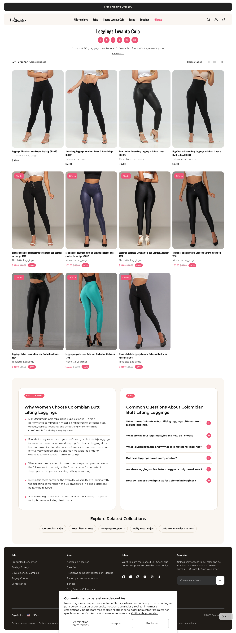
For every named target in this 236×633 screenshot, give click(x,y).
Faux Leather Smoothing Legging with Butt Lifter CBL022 (141, 153)
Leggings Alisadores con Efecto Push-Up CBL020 (34, 151)
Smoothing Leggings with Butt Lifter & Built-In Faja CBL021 (89, 153)
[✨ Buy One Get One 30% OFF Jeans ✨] (118, 7)
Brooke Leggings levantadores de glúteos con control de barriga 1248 (37, 254)
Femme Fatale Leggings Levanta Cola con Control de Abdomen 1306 (143, 355)
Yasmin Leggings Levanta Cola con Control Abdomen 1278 (196, 254)
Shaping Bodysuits (113, 528)
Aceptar (116, 623)
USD (34, 615)
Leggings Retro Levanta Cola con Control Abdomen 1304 (35, 355)
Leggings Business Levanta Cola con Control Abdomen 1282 (144, 254)
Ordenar (32, 61)
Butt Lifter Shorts (82, 528)
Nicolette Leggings (23, 260)
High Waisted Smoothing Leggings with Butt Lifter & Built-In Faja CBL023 (196, 153)
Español (16, 615)
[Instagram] (123, 576)
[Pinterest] (152, 576)
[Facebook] (130, 576)
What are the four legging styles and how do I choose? (160, 435)
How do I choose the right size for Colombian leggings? (161, 480)
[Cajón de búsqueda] (208, 19)
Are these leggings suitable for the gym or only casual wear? (164, 469)
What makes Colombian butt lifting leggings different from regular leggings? (163, 423)
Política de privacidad (144, 613)
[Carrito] (224, 19)
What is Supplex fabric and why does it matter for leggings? (164, 446)
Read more (118, 53)
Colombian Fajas (52, 528)
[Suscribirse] (219, 580)
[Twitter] (137, 576)
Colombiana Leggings (24, 155)
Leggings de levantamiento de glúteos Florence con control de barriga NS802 (90, 254)
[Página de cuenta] (216, 19)
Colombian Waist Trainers (178, 528)
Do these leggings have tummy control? (151, 457)
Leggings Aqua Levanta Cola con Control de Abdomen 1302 (90, 355)
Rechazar (152, 623)
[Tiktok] (159, 576)
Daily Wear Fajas (143, 528)
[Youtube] (145, 576)
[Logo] (18, 19)
